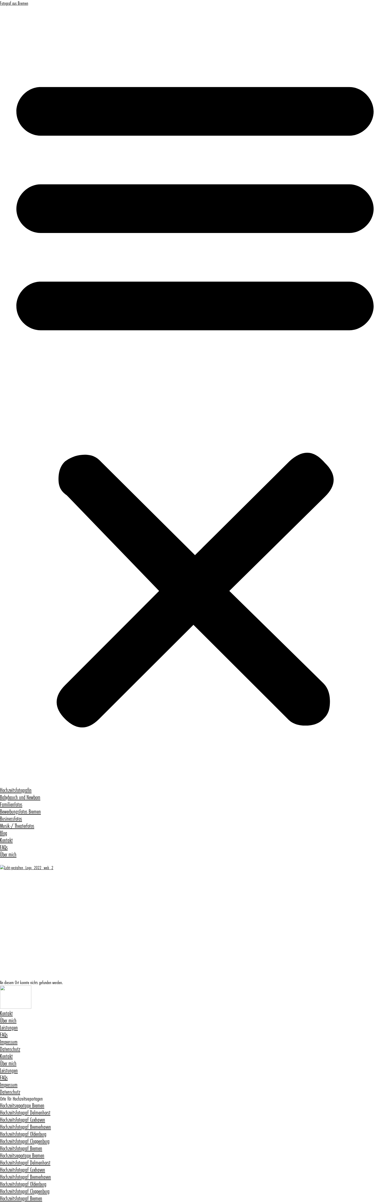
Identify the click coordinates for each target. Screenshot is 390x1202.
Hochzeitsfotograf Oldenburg (23, 1134)
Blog (3, 833)
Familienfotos (11, 804)
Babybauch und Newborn (20, 797)
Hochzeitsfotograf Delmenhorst (25, 1112)
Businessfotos (11, 818)
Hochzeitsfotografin (16, 790)
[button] (195, 396)
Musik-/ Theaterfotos (17, 825)
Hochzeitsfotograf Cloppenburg (25, 1141)
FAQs (4, 847)
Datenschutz (10, 1049)
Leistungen (9, 1027)
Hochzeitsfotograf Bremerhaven (25, 1127)
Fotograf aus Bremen (14, 3)
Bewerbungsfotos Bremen (20, 811)
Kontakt (6, 840)
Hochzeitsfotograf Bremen (21, 1148)
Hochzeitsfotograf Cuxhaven (22, 1119)
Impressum (9, 1042)
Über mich (8, 854)
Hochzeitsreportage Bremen (22, 1105)
